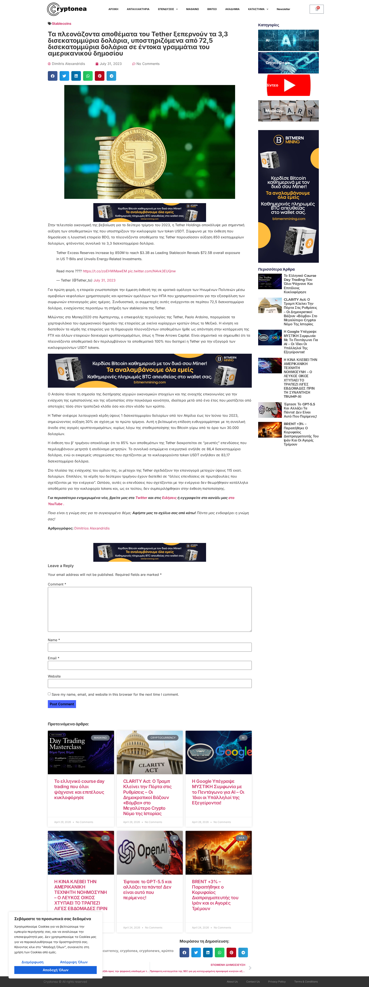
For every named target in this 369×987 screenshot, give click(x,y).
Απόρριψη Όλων (74, 962)
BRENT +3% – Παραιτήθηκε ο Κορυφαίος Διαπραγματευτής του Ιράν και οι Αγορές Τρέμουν (215, 895)
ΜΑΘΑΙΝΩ (192, 9)
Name (54, 640)
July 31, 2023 (105, 280)
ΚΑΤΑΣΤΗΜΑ (256, 9)
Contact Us (253, 981)
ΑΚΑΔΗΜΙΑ (232, 9)
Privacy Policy (277, 981)
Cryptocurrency (104, 951)
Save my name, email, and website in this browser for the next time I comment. (115, 694)
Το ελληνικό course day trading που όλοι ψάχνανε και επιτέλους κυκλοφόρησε (79, 789)
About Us (232, 981)
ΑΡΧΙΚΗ (113, 9)
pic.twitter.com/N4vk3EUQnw (152, 271)
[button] (52, 76)
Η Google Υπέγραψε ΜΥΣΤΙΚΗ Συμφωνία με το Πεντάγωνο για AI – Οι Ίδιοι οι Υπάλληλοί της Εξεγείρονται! (218, 792)
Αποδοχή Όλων (56, 970)
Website (54, 676)
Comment (57, 584)
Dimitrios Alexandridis (92, 528)
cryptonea (128, 951)
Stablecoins (61, 23)
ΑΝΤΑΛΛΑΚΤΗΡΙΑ (138, 9)
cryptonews (149, 951)
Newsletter (283, 9)
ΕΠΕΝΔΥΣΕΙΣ (166, 9)
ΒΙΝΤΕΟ (212, 9)
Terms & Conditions (306, 981)
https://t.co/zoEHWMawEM (105, 271)
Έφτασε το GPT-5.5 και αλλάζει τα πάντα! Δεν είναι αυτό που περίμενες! (147, 889)
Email (53, 658)
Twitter (141, 498)
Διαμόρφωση (33, 962)
